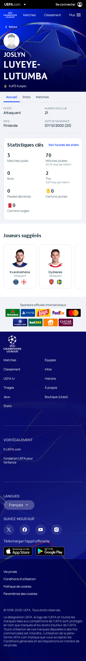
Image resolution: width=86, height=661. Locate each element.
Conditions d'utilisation (20, 579)
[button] (74, 14)
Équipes (50, 360)
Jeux (7, 397)
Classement (12, 369)
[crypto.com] (20, 323)
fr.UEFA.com (12, 449)
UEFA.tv (9, 378)
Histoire (50, 378)
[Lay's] (43, 313)
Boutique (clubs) (56, 397)
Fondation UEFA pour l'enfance (18, 460)
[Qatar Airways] (66, 323)
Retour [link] (13, 27)
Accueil (11, 97)
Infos (48, 369)
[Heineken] (13, 313)
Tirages (9, 387)
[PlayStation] (28, 313)
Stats (26, 97)
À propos (51, 387)
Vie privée (10, 572)
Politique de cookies (17, 586)
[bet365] (35, 323)
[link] (29, 14)
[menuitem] (29, 14)
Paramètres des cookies (20, 594)
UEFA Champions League (10, 15)
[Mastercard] (73, 313)
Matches (42, 97)
